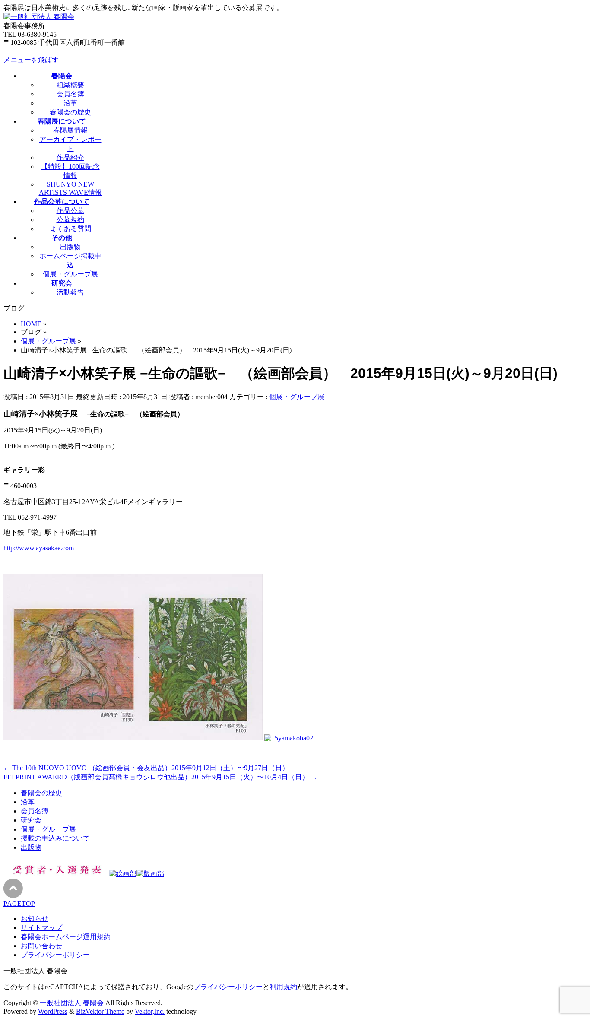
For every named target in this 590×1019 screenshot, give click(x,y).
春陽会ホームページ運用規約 (66, 936)
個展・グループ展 (70, 274)
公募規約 (70, 219)
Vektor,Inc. (150, 1011)
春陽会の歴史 (70, 112)
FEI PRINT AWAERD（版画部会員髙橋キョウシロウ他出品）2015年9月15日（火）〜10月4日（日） (160, 777)
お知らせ (34, 918)
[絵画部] (122, 873)
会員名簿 (70, 94)
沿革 (70, 103)
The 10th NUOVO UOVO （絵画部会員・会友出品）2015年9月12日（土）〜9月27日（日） (146, 767)
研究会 (31, 820)
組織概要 (70, 85)
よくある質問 (70, 228)
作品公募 (70, 210)
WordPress (52, 1011)
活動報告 (70, 292)
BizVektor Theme (100, 1011)
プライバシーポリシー (55, 955)
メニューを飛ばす (31, 59)
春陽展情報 (70, 130)
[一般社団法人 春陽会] (38, 16)
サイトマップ (41, 927)
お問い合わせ (41, 945)
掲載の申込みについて (55, 838)
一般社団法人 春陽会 (72, 1002)
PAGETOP (19, 903)
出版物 (70, 247)
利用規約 (283, 986)
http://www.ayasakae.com (38, 548)
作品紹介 (70, 157)
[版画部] (150, 873)
